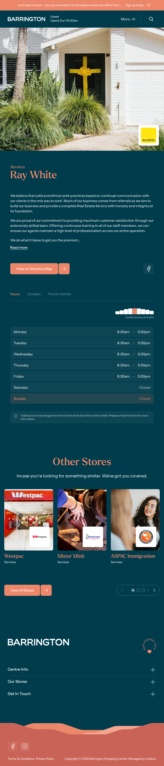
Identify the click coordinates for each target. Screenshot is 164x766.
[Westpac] (28, 520)
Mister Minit (71, 556)
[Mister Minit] (81, 520)
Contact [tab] (34, 294)
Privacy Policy (45, 759)
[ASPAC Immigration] (135, 520)
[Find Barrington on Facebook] (13, 746)
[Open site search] (151, 19)
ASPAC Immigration (133, 556)
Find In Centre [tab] (59, 294)
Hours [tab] (15, 294)
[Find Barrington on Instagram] (25, 746)
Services (17, 167)
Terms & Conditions (21, 759)
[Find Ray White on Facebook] (149, 269)
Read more (19, 247)
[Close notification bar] (148, 5)
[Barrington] (26, 19)
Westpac (14, 556)
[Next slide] (154, 590)
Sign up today (134, 5)
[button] (133, 590)
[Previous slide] (122, 590)
